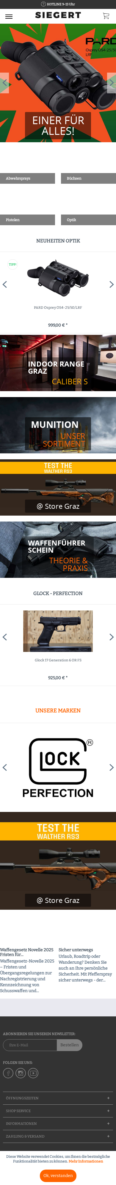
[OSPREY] (58, 83)
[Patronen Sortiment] (58, 433)
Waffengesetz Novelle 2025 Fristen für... (26, 952)
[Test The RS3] (58, 900)
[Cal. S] (58, 372)
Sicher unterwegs (76, 950)
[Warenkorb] (106, 17)
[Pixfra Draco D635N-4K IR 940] (58, 278)
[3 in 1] (58, 125)
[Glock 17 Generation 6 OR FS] (58, 631)
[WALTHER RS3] (58, 861)
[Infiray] (58, 767)
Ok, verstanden (58, 1175)
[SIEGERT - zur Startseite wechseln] (58, 17)
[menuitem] (9, 16)
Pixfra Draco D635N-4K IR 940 (58, 308)
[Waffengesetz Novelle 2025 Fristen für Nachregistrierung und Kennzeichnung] (28, 931)
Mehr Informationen (86, 1161)
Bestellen (69, 1045)
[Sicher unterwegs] (87, 931)
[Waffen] (58, 555)
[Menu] (9, 16)
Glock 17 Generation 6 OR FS (58, 660)
